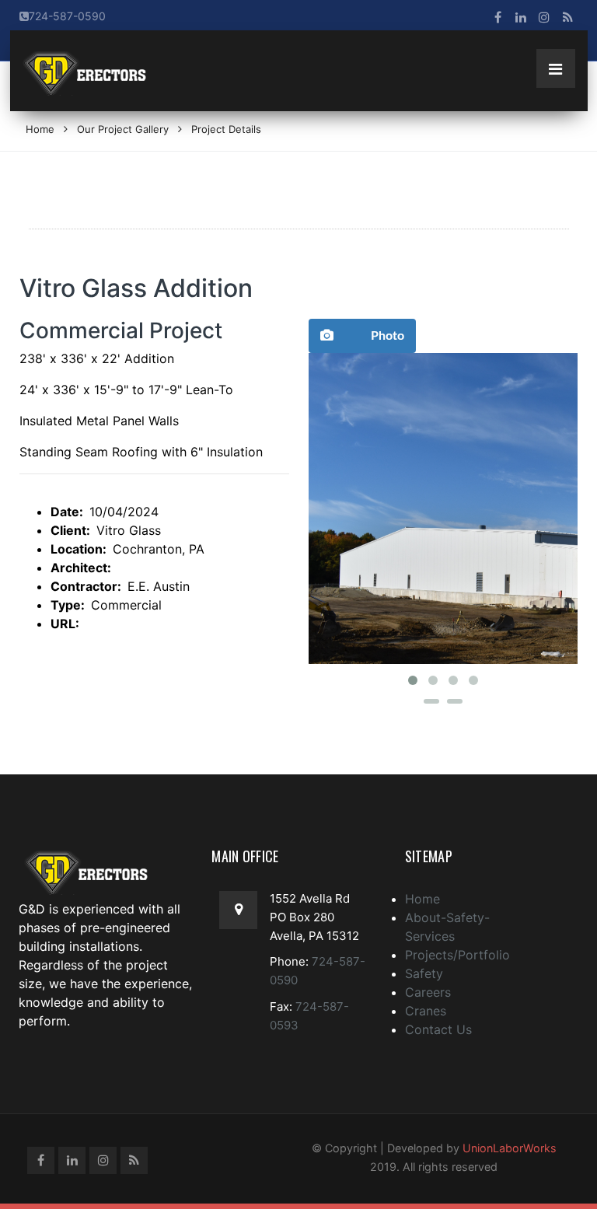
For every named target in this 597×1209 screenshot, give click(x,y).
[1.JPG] (443, 509)
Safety (424, 973)
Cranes (425, 1011)
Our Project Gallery (123, 129)
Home (40, 129)
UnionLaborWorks (510, 1148)
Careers (428, 992)
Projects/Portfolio (457, 955)
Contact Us (438, 1029)
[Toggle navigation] (555, 68)
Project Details (226, 129)
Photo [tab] (387, 336)
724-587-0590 (67, 16)
